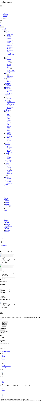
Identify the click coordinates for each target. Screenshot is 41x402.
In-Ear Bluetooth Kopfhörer (10, 70)
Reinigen (6, 156)
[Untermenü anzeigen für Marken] (4, 185)
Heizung (5, 95)
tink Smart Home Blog (8, 229)
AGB (2, 389)
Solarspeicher (8, 151)
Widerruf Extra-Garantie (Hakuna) (6, 366)
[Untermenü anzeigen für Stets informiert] (8, 227)
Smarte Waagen (9, 182)
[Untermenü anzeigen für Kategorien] (5, 29)
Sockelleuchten (9, 126)
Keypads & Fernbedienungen (10, 54)
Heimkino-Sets (8, 61)
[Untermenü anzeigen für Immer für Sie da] (8, 221)
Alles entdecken (7, 31)
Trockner (8, 162)
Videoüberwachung (7, 35)
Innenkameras (8, 37)
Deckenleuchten (9, 120)
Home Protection (4, 28)
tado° (2, 358)
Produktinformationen (3, 328)
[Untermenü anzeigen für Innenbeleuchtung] (10, 116)
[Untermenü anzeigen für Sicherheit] (6, 30)
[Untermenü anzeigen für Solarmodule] (9, 145)
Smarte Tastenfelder (9, 49)
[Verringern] (1, 289)
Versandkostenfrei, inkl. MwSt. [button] (4, 281)
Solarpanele (8, 146)
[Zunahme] (9, 289)
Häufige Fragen (2, 332)
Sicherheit (5, 30)
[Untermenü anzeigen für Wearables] (8, 177)
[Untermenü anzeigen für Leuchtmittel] (9, 128)
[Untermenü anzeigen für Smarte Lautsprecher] (11, 62)
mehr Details (2, 319)
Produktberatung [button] (2, 340)
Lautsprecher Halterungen (10, 76)
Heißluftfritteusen (9, 167)
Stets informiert (5, 227)
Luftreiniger (6, 184)
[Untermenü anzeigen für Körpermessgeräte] (10, 180)
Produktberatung (7, 223)
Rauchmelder (8, 42)
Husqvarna (3, 357)
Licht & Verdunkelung (6, 110)
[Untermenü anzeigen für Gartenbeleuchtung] (10, 88)
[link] (3, 242)
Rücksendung (7, 225)
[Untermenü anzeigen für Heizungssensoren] (10, 105)
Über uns (3, 381)
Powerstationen (9, 150)
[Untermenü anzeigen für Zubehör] (8, 75)
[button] (20, 14)
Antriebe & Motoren (9, 136)
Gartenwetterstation (7, 94)
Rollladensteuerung (7, 133)
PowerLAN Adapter (9, 173)
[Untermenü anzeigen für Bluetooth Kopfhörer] (11, 68)
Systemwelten (5, 199)
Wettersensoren (9, 108)
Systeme (3, 197)
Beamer (6, 73)
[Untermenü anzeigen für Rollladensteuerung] (10, 133)
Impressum (3, 391)
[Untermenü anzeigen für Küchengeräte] (9, 165)
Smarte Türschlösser (9, 53)
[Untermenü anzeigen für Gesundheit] (7, 175)
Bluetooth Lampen (9, 132)
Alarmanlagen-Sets (9, 45)
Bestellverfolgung (7, 224)
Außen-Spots (8, 124)
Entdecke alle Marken (6, 196)
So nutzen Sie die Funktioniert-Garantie (5, 351)
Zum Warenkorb (2, 25)
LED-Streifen (8, 118)
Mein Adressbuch (5, 16)
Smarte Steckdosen (7, 153)
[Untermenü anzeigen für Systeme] (4, 197)
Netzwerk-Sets (8, 171)
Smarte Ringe (8, 179)
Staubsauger (8, 159)
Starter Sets (8, 113)
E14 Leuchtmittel (9, 130)
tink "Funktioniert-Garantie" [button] (5, 1)
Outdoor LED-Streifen (9, 93)
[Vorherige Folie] (1, 264)
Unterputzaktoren (9, 135)
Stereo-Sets (8, 60)
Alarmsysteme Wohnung (10, 34)
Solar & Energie (6, 142)
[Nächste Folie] (1, 269)
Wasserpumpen (9, 86)
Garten (4, 78)
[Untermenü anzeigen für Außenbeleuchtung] (10, 122)
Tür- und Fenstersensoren (10, 50)
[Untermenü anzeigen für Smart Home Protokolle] (10, 206)
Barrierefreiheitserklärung (8, 226)
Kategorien (3, 29)
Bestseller (3, 237)
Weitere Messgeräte (9, 183)
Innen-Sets (8, 114)
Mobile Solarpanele (9, 147)
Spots (7, 121)
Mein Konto (4, 13)
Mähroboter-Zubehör (7, 83)
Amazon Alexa (7, 202)
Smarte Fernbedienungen (10, 47)
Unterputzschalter (9, 140)
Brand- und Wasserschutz (8, 40)
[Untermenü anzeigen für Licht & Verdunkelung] (9, 110)
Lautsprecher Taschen (9, 77)
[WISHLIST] (20, 21)
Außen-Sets (8, 115)
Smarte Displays (9, 65)
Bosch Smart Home (7, 203)
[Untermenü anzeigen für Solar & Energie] (8, 142)
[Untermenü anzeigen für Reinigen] (8, 156)
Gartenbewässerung (7, 84)
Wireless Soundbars (9, 67)
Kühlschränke (7, 163)
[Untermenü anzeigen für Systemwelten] (7, 199)
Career (3, 382)
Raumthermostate (9, 103)
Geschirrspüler (7, 164)
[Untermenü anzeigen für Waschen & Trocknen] (11, 160)
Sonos (2, 355)
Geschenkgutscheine (6, 231)
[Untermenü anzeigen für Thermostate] (9, 100)
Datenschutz (3, 390)
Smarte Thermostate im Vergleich (11, 102)
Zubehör (6, 109)
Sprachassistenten (9, 64)
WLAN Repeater (9, 172)
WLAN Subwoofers (9, 66)
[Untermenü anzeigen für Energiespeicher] (9, 148)
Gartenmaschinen (7, 87)
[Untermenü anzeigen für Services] (4, 219)
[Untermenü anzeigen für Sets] (6, 32)
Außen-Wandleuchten (9, 90)
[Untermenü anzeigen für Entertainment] (7, 56)
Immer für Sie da (6, 221)
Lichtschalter (8, 139)
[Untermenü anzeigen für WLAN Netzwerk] (10, 169)
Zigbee (6, 208)
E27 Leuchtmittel (9, 131)
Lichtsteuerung (7, 137)
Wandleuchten (8, 119)
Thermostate (6, 100)
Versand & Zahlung (4, 367)
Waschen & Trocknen (8, 160)
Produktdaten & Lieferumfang (4, 331)
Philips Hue (3, 359)
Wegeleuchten (8, 92)
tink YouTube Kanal (7, 230)
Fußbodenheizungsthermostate (10, 104)
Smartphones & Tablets (8, 72)
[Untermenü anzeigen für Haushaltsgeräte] (8, 154)
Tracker (6, 55)
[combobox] (4, 8)
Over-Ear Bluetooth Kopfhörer (11, 71)
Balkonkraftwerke (7, 144)
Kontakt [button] (3, 363)
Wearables (6, 177)
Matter (6, 210)
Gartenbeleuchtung (7, 88)
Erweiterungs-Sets (9, 99)
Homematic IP (7, 204)
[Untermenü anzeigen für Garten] (6, 78)
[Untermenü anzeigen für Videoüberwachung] (10, 35)
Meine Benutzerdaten (5, 15)
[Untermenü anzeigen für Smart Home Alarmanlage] (12, 43)
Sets (5, 32)
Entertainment (5, 56)
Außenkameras (9, 38)
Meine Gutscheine (5, 17)
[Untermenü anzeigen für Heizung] (6, 95)
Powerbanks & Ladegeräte (8, 152)
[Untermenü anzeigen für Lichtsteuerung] (9, 137)
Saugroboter (8, 158)
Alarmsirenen (8, 46)
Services (3, 219)
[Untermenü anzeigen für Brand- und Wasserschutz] (12, 40)
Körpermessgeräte (7, 180)
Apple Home (6, 201)
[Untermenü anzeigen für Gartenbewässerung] (10, 84)
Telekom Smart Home (8, 205)
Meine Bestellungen (5, 14)
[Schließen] (3, 27)
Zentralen (8, 51)
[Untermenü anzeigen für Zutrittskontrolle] (9, 52)
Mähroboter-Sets (9, 81)
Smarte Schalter (9, 48)
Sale (2, 238)
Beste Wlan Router (9, 170)
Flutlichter (8, 91)
